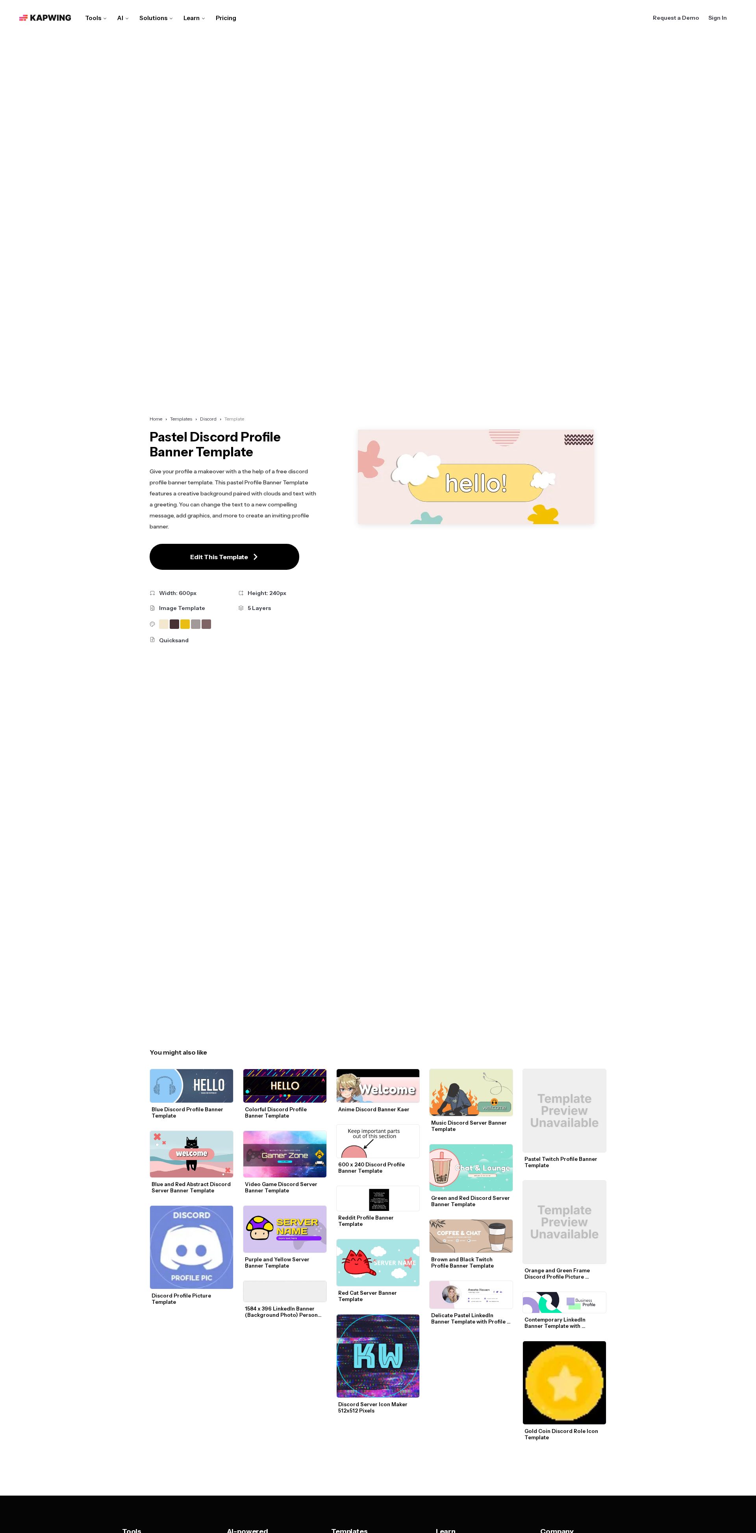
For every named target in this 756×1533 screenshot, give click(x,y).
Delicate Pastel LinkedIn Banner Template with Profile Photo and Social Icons (469, 1318)
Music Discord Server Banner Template (469, 1126)
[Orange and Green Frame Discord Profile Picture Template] (564, 1222)
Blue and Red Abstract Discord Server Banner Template (192, 1187)
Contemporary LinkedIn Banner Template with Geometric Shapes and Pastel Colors (563, 1322)
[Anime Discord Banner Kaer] (378, 1085)
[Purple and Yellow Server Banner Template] (284, 1229)
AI (120, 18)
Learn (191, 18)
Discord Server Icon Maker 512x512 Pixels (373, 1407)
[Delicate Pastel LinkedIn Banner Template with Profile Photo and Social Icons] (471, 1295)
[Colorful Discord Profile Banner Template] (284, 1085)
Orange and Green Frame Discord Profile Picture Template (557, 1273)
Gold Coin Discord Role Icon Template (561, 1434)
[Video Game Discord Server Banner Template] (284, 1154)
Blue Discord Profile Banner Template (188, 1112)
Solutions (153, 18)
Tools (93, 18)
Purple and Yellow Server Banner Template (278, 1262)
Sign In (717, 17)
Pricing (226, 18)
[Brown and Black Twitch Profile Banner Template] (471, 1236)
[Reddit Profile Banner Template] (378, 1198)
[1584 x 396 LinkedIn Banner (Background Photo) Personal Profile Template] (284, 1291)
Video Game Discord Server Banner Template (282, 1187)
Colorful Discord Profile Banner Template (276, 1112)
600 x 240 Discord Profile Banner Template (372, 1167)
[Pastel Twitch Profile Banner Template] (564, 1110)
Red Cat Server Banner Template (368, 1296)
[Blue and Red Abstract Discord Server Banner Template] (191, 1154)
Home (156, 419)
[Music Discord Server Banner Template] (471, 1092)
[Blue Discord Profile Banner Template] (191, 1085)
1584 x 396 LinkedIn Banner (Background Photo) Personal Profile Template (284, 1311)
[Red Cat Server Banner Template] (378, 1262)
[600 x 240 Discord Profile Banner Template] (378, 1141)
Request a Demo (676, 17)
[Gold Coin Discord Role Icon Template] (564, 1382)
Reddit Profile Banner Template (366, 1220)
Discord (208, 419)
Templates (181, 419)
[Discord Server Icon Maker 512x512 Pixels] (378, 1356)
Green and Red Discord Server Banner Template (471, 1201)
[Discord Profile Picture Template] (191, 1247)
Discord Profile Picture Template (182, 1298)
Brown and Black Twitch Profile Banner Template (462, 1262)
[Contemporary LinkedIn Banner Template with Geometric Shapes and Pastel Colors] (564, 1302)
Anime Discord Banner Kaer (374, 1109)
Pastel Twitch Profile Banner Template (561, 1162)
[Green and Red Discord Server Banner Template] (471, 1167)
